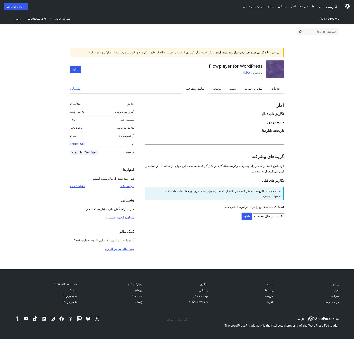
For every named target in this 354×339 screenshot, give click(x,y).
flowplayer (91, 152)
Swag (137, 302)
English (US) (77, 143)
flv (80, 152)
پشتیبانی (75, 88)
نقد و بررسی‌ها (253, 88)
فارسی (300, 319)
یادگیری (204, 284)
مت (73, 290)
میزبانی (335, 296)
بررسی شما (127, 186)
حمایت (137, 296)
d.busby (248, 72)
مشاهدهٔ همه (77, 186)
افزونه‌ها (269, 296)
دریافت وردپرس (16, 6)
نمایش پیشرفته (195, 88)
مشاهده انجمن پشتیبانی (119, 217)
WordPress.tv (198, 302)
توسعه (217, 88)
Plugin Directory (329, 18)
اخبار (336, 290)
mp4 (74, 152)
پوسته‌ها (269, 290)
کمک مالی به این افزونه (119, 249)
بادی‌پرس (70, 302)
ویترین (270, 284)
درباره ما (334, 284)
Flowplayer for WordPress (236, 66)
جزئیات (275, 88)
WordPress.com (65, 284)
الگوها (270, 302)
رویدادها (138, 290)
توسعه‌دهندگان (200, 296)
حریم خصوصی (331, 302)
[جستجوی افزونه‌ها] (300, 31)
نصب (233, 88)
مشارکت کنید (135, 284)
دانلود (75, 69)
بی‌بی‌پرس (69, 296)
